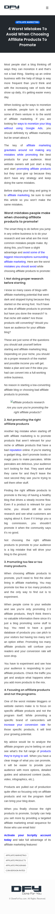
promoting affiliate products (34, 168)
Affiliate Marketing (27, 22)
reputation (15, 450)
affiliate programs (16, 865)
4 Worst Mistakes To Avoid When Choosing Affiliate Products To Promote (27, 37)
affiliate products (16, 860)
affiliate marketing (18, 195)
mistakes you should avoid (20, 266)
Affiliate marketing (16, 855)
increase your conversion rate (24, 724)
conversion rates (15, 871)
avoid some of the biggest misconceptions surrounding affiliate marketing (26, 257)
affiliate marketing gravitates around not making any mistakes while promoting (27, 150)
